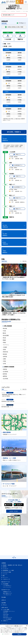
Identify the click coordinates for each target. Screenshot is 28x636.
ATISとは (4, 604)
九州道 (4, 363)
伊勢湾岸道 (5, 351)
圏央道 (4, 333)
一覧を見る (24, 261)
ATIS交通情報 (5, 583)
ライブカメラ (5, 568)
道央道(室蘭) (6, 335)
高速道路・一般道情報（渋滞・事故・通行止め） (13, 565)
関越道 (4, 340)
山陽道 (4, 358)
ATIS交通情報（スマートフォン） (9, 611)
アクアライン (6, 344)
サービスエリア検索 (7, 572)
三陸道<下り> (18, 176)
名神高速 (5, 356)
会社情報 (3, 602)
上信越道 (5, 347)
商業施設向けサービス (7, 591)
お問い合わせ (4, 607)
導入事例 (3, 597)
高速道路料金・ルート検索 (8, 570)
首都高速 (5, 369)
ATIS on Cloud (5, 614)
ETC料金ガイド (22, 23)
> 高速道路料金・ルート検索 (20, 11)
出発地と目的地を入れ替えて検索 (15, 27)
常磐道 (7, 36)
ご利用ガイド (5, 620)
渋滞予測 (4, 566)
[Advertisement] (14, 125)
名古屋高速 (5, 371)
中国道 (4, 361)
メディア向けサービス (7, 594)
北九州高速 (5, 378)
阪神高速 (5, 373)
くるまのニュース (6, 579)
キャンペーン (5, 577)
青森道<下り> (18, 208)
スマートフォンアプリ (7, 587)
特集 (3, 575)
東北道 (4, 337)
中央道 (4, 330)
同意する (19, 634)
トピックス (5, 573)
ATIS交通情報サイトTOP (5, 11)
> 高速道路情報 (12, 11)
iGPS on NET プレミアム (7, 617)
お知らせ (3, 600)
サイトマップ (4, 623)
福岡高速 (5, 376)
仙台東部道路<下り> (18, 165)
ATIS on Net (5, 612)
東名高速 (5, 328)
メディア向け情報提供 (7, 619)
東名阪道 (5, 354)
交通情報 (3, 563)
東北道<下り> (18, 197)
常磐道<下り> (18, 154)
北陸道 (4, 349)
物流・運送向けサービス (7, 593)
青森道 (20, 36)
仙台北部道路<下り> (18, 187)
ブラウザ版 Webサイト (7, 585)
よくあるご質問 (6, 609)
